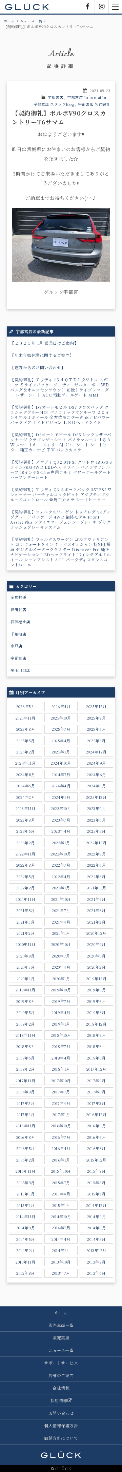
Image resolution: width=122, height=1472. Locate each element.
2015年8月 (25, 1182)
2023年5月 (25, 831)
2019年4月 (61, 1012)
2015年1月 (61, 1205)
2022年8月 (25, 865)
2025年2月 (25, 751)
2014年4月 (61, 1239)
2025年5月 (25, 740)
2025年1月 (61, 751)
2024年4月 (61, 785)
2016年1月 (61, 1160)
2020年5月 (26, 967)
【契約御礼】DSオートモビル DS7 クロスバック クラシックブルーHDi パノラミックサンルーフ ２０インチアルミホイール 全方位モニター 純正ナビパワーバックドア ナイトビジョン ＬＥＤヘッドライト (60, 414)
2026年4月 (61, 706)
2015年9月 (96, 1171)
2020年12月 (96, 933)
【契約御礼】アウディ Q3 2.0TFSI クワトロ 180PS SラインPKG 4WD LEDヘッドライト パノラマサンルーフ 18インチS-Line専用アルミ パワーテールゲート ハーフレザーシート (61, 469)
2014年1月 (61, 1250)
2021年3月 (96, 922)
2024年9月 (96, 763)
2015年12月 (96, 1160)
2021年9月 (96, 899)
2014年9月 (96, 1216)
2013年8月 (25, 1273)
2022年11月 (26, 853)
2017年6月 (96, 1091)
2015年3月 (96, 1193)
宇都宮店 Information (87, 97)
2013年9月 (96, 1262)
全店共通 (18, 597)
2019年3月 (96, 1012)
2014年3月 (96, 1239)
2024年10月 (61, 763)
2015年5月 (26, 1193)
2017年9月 (96, 1080)
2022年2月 (25, 887)
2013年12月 (96, 1250)
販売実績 (61, 1337)
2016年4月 (61, 1148)
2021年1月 (61, 933)
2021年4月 (61, 922)
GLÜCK (27, 7)
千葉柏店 (18, 634)
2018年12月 (96, 1024)
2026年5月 (25, 706)
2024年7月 (61, 774)
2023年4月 (61, 831)
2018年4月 (61, 1058)
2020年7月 (61, 956)
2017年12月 (96, 1069)
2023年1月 (61, 842)
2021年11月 (25, 899)
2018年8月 (25, 1046)
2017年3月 (96, 1103)
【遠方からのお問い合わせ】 (37, 367)
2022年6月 (96, 865)
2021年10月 (61, 899)
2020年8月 (25, 956)
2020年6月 (96, 956)
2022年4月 (61, 876)
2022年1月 (61, 887)
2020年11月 (25, 944)
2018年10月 (61, 1035)
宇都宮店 (55, 97)
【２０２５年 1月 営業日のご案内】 (44, 343)
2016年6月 (96, 1137)
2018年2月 (25, 1069)
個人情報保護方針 (61, 1425)
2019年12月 (96, 978)
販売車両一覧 (61, 1325)
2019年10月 (61, 989)
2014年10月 (61, 1216)
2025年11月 (26, 718)
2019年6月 (96, 1001)
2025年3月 (96, 740)
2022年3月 (96, 876)
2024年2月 (25, 797)
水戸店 (16, 645)
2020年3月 (96, 967)
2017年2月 (26, 1114)
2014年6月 (96, 1227)
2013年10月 (61, 1262)
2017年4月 (61, 1103)
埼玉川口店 (20, 670)
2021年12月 (96, 887)
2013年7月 (61, 1273)
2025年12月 (96, 706)
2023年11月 (26, 808)
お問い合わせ (61, 1413)
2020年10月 (61, 944)
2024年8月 (25, 774)
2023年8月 (25, 820)
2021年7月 (61, 910)
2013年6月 (96, 1273)
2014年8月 (25, 1227)
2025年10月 (61, 718)
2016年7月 (61, 1137)
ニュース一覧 (31, 20)
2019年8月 (25, 1001)
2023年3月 (96, 831)
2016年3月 (96, 1148)
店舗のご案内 (61, 1375)
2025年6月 (96, 729)
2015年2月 (26, 1205)
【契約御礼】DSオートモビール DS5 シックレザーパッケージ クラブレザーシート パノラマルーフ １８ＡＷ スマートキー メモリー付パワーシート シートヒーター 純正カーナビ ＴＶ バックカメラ (60, 441)
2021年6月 (96, 910)
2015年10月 (61, 1171)
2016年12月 (96, 1114)
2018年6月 (96, 1046)
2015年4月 (61, 1193)
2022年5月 (25, 876)
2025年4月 (61, 740)
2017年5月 (26, 1103)
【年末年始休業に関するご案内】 (42, 355)
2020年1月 (61, 978)
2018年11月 (26, 1035)
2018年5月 (25, 1058)
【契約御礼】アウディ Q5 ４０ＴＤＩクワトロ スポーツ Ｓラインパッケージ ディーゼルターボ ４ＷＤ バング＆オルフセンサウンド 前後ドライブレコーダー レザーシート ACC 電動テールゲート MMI (59, 387)
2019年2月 (25, 1024)
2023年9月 (96, 808)
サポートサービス (61, 1363)
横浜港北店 (20, 621)
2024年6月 (96, 774)
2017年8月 (25, 1091)
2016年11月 (26, 1125)
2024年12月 (96, 751)
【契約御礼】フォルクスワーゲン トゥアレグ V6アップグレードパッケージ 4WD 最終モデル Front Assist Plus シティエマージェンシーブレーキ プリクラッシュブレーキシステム (60, 519)
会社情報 (61, 1388)
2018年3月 (96, 1058)
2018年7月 (61, 1046)
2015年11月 (25, 1171)
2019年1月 (61, 1024)
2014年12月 (96, 1205)
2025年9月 (96, 718)
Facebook (88, 7)
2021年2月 (26, 933)
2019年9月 (96, 989)
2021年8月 (25, 910)
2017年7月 (61, 1091)
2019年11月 (26, 989)
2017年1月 (61, 1114)
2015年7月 (61, 1182)
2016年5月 (25, 1148)
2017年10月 (61, 1080)
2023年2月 (25, 842)
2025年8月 (25, 729)
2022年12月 (96, 842)
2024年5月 (25, 785)
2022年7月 (61, 865)
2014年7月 (61, 1227)
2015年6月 (96, 1182)
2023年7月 (61, 820)
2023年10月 (61, 808)
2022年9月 (96, 853)
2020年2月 (26, 978)
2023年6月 (96, 820)
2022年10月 (61, 853)
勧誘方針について (61, 1438)
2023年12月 (96, 797)
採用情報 (58, 1400)
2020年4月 (61, 967)
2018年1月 (61, 1069)
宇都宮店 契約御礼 (94, 104)
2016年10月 (61, 1125)
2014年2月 (25, 1250)
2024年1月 (61, 797)
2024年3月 (96, 785)
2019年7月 (61, 1001)
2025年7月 (61, 729)
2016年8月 (25, 1137)
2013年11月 (25, 1262)
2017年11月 (25, 1080)
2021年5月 (26, 922)
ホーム (9, 20)
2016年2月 (25, 1160)
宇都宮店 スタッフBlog (54, 104)
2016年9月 (96, 1125)
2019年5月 (25, 1012)
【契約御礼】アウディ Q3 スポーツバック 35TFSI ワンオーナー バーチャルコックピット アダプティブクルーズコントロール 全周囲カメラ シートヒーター (60, 494)
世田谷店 (18, 609)
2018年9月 (96, 1035)
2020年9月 (96, 944)
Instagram (101, 7)
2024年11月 (25, 763)
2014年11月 (26, 1216)
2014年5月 (25, 1239)
